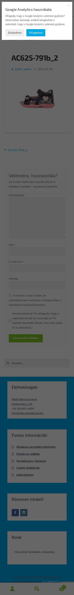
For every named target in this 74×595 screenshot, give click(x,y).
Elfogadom (36, 32)
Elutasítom (15, 32)
